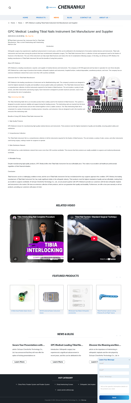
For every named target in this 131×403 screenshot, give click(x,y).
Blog (69, 17)
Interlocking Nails (16, 97)
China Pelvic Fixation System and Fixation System (34, 384)
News (56, 17)
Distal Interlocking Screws (65, 384)
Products (41, 17)
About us (103, 17)
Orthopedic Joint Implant (87, 384)
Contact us (85, 17)
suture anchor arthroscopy (65, 390)
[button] (10, 7)
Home (25, 17)
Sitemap (83, 400)
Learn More (18, 362)
